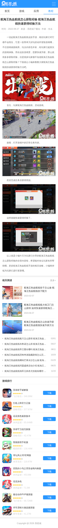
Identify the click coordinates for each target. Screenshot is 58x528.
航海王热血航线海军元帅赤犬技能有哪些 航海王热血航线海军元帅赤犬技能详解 (25, 371)
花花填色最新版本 (29, 419)
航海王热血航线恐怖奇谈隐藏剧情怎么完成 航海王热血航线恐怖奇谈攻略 (25, 355)
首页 (7, 10)
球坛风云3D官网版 (29, 458)
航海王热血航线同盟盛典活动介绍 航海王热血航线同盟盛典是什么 (25, 365)
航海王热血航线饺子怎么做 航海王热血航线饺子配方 (39, 289)
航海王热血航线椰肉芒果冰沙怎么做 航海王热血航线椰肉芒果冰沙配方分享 (25, 360)
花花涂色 (29, 484)
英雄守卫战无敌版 (29, 432)
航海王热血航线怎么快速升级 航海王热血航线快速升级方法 (39, 323)
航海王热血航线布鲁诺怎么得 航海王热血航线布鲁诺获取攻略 (25, 344)
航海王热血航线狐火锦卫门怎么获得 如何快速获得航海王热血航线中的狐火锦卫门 (39, 306)
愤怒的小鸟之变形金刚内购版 (29, 471)
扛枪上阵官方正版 (29, 406)
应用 (36, 10)
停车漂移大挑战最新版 (29, 510)
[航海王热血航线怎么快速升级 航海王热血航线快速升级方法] (12, 327)
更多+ (53, 280)
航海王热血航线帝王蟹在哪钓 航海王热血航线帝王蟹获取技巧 (25, 349)
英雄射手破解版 (29, 392)
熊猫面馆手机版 (29, 445)
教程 (50, 10)
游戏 (21, 10)
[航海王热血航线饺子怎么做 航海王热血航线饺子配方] (12, 292)
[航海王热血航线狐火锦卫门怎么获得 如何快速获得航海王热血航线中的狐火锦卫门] (12, 310)
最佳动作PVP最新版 (29, 497)
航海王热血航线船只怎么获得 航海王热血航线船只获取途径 (25, 338)
